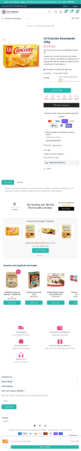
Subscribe (9, 407)
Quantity (47, 78)
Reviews (20, 182)
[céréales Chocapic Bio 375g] (34, 279)
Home (29, 26)
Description (8, 182)
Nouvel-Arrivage (53, 157)
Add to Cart (40, 250)
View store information (53, 140)
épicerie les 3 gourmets (23, 430)
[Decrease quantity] (3, 447)
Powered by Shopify (39, 430)
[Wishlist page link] (49, 12)
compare (59, 145)
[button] (56, 11)
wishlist (48, 145)
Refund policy (53, 430)
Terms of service (66, 430)
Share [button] (48, 168)
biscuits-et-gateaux (57, 154)
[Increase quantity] (9, 447)
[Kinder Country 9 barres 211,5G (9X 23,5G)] (55, 279)
